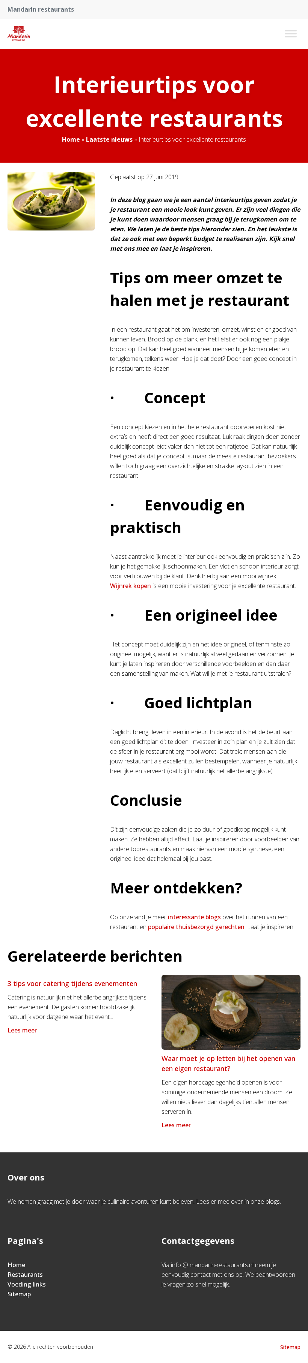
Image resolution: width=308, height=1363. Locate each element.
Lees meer (22, 1030)
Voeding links (27, 1284)
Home (71, 139)
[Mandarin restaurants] (19, 33)
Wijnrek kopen (130, 586)
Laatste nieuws (109, 139)
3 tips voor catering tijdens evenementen (72, 983)
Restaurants (25, 1274)
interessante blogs (194, 917)
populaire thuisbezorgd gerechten (196, 927)
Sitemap (19, 1294)
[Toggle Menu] (291, 33)
